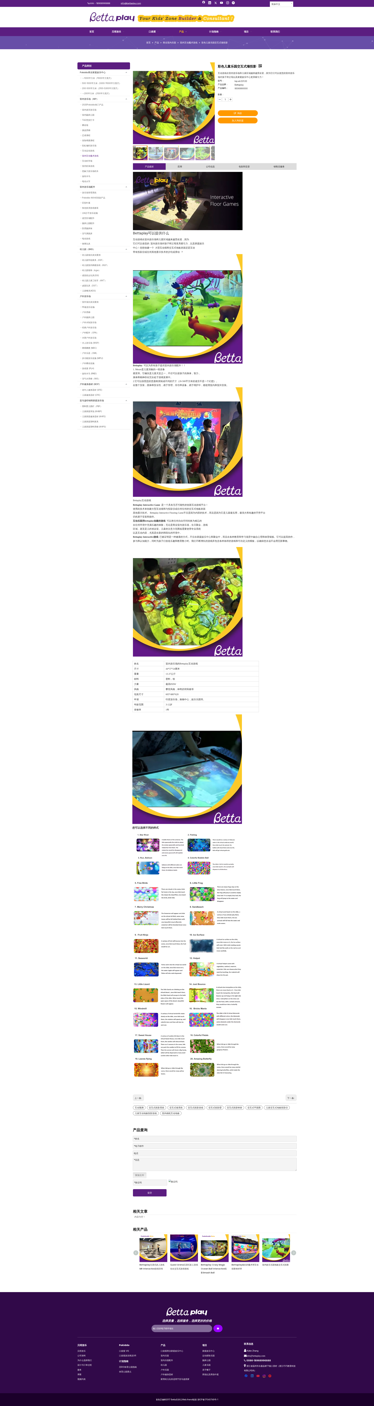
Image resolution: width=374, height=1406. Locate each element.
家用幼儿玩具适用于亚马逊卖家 (175, 1379)
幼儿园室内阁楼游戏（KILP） (95, 265)
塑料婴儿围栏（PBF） (92, 406)
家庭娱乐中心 (208, 1351)
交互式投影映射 (234, 1107)
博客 (79, 1374)
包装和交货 (244, 166)
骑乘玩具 (86, 243)
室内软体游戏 (88, 166)
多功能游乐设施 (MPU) (92, 358)
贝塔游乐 (81, 1351)
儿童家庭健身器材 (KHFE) (94, 416)
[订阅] (218, 1328)
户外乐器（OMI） (90, 353)
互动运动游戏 (88, 150)
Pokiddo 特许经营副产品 (93, 197)
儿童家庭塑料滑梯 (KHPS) (94, 426)
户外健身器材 (167, 1374)
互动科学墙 (87, 161)
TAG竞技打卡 (88, 120)
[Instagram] (227, 3)
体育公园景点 (125, 1371)
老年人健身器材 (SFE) (92, 390)
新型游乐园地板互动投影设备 (275, 1264)
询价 (239, 113)
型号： (221, 81)
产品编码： (223, 88)
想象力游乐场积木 (90, 171)
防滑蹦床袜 (87, 228)
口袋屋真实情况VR (127, 1355)
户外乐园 (165, 1369)
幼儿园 (164, 1365)
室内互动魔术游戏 (90, 156)
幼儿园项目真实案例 (91, 255)
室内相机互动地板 (171, 1113)
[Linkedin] (209, 3)
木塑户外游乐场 (89, 337)
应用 (180, 166)
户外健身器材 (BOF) (90, 384)
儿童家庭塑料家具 (90, 421)
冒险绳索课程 (88, 140)
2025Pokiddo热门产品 (92, 104)
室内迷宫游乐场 (89, 110)
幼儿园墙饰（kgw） (91, 270)
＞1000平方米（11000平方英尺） (97, 78)
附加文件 (139, 1175)
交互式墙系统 (176, 1107)
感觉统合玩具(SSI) (90, 275)
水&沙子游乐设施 (90, 213)
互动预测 (139, 1107)
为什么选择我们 (84, 1360)
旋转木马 (86, 176)
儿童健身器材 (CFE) (91, 395)
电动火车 (86, 181)
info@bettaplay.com (131, 3)
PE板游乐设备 (88, 307)
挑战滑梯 (86, 130)
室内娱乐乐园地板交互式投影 (183, 1264)
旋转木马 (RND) (89, 373)
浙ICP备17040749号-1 (207, 1399)
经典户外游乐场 (89, 327)
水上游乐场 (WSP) (90, 343)
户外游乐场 (85, 296)
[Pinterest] (233, 3)
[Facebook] (203, 3)
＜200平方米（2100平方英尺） (96, 93)
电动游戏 (86, 238)
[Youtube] (221, 3)
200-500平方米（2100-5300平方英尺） (100, 88)
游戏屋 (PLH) (88, 368)
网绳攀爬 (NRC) (89, 348)
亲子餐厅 (206, 1369)
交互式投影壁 (215, 1107)
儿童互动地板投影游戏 (146, 1113)
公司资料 (81, 1355)
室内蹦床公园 (88, 115)
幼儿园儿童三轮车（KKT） (94, 280)
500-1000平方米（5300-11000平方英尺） (101, 83)
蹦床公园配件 (88, 223)
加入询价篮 (238, 120)
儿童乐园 (206, 1365)
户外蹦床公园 (88, 317)
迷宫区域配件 (88, 218)
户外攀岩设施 (88, 363)
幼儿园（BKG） (87, 249)
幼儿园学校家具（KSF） (93, 260)
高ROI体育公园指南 (128, 1367)
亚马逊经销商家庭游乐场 (92, 400)
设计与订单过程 (84, 1365)
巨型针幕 (86, 203)
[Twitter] (215, 3)
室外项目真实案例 (90, 302)
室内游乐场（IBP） (89, 99)
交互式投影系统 (156, 1107)
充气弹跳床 (87, 233)
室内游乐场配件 (87, 186)
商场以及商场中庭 (210, 1374)
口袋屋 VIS (124, 1351)
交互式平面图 (254, 1107)
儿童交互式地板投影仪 (277, 1107)
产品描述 (149, 166)
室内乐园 (165, 1355)
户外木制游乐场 (89, 322)
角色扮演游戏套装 (90, 208)
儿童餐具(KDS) (89, 290)
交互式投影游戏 (195, 1107)
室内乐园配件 (167, 1360)
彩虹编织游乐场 (89, 145)
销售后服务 (279, 166)
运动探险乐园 (208, 1355)
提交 (150, 1192)
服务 (79, 1369)
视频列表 (81, 1379)
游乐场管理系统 (89, 192)
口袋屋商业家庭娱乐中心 (172, 1351)
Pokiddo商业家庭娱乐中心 (93, 72)
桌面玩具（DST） (90, 285)
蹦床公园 (206, 1360)
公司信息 (210, 166)
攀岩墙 (85, 125)
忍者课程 (86, 135)
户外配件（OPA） (90, 332)
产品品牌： (223, 84)
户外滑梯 (86, 312)
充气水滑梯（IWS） (91, 378)
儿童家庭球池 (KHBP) (92, 411)
